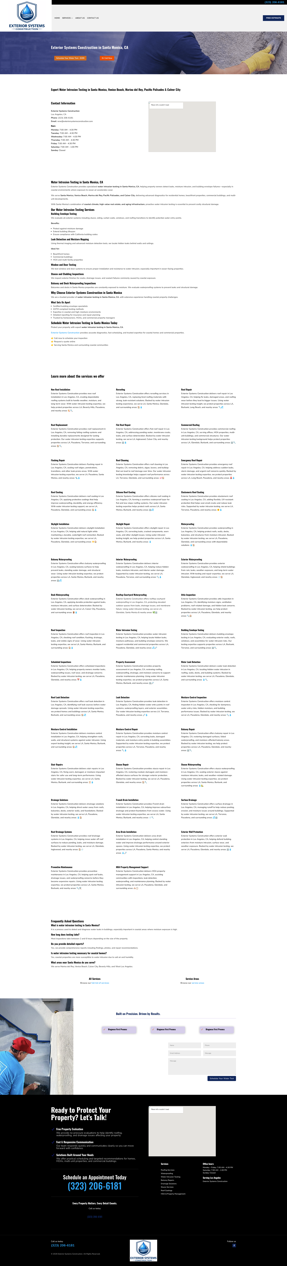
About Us (80, 18)
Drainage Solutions (169, 1183)
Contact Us (93, 18)
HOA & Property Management (173, 1194)
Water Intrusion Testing (170, 1177)
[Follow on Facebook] (234, 1245)
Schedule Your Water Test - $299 (70, 58)
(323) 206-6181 (274, 2)
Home (57, 18)
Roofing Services (167, 1170)
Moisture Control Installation (64, 729)
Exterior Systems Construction (65, 332)
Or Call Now (107, 58)
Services (66, 18)
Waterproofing (167, 1173)
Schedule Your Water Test (222, 1078)
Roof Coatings (166, 1190)
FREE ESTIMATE (273, 18)
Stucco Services (167, 1187)
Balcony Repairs (167, 1180)
